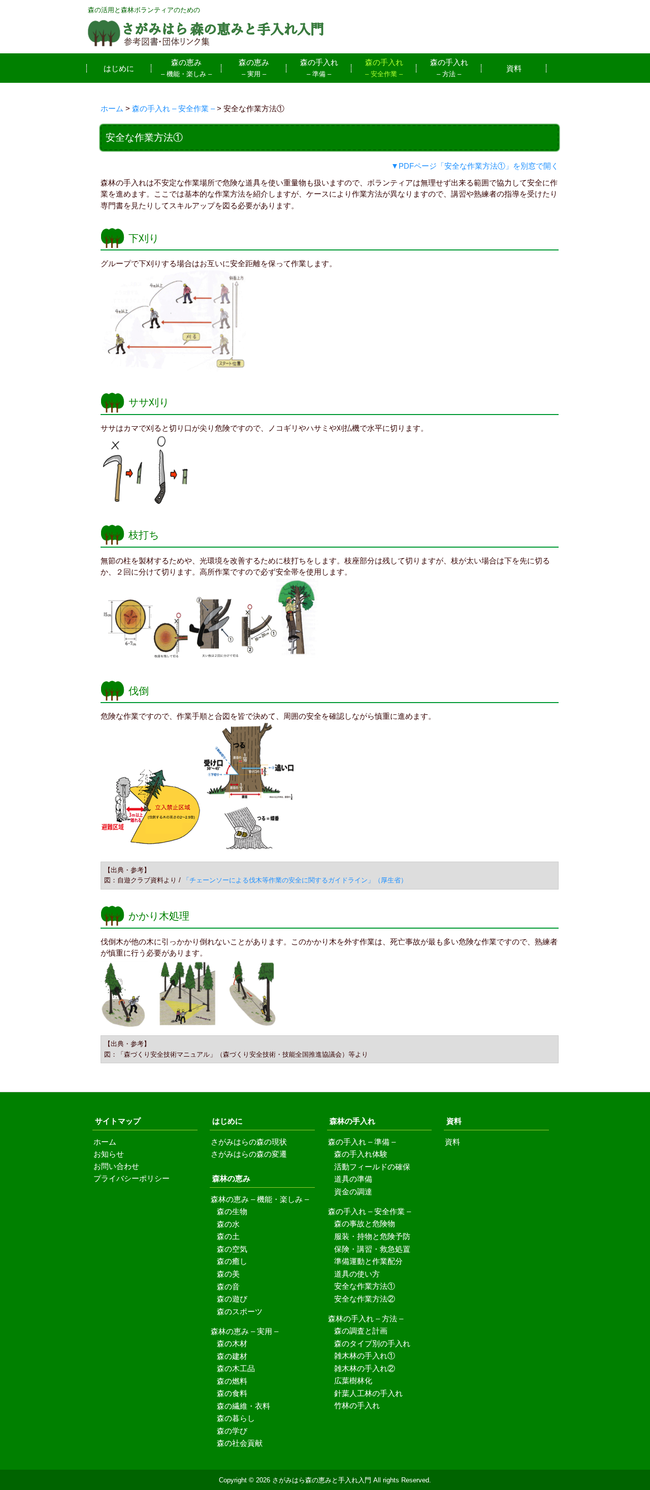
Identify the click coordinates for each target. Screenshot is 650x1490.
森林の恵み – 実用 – (244, 1331)
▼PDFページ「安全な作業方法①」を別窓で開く (475, 166)
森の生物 (232, 1211)
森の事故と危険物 (364, 1223)
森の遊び (232, 1298)
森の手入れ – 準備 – (362, 1142)
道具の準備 (353, 1179)
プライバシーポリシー (131, 1179)
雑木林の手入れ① (364, 1355)
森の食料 (232, 1393)
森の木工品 (236, 1368)
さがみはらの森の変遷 (249, 1154)
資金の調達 (353, 1191)
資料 (452, 1142)
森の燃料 (232, 1381)
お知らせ (108, 1154)
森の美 (228, 1274)
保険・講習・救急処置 (372, 1249)
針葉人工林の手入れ (368, 1393)
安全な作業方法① (364, 1286)
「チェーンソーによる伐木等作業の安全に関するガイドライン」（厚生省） (295, 880)
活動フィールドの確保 (372, 1166)
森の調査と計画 (360, 1330)
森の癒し (232, 1261)
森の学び (232, 1430)
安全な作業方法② (364, 1298)
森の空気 (232, 1249)
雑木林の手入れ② (364, 1368)
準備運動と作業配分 (368, 1261)
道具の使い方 (357, 1274)
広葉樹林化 (353, 1380)
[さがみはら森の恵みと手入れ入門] (205, 44)
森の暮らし (236, 1418)
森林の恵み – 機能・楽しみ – (260, 1199)
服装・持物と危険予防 (372, 1236)
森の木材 (232, 1343)
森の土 (228, 1236)
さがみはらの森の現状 (249, 1142)
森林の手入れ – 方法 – (365, 1319)
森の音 (228, 1286)
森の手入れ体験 (360, 1154)
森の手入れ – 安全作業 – (369, 1212)
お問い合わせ (116, 1166)
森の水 (228, 1224)
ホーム (104, 1142)
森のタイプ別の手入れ (372, 1343)
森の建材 (232, 1356)
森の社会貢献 (240, 1443)
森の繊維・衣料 (243, 1406)
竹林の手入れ (357, 1405)
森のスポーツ (240, 1311)
